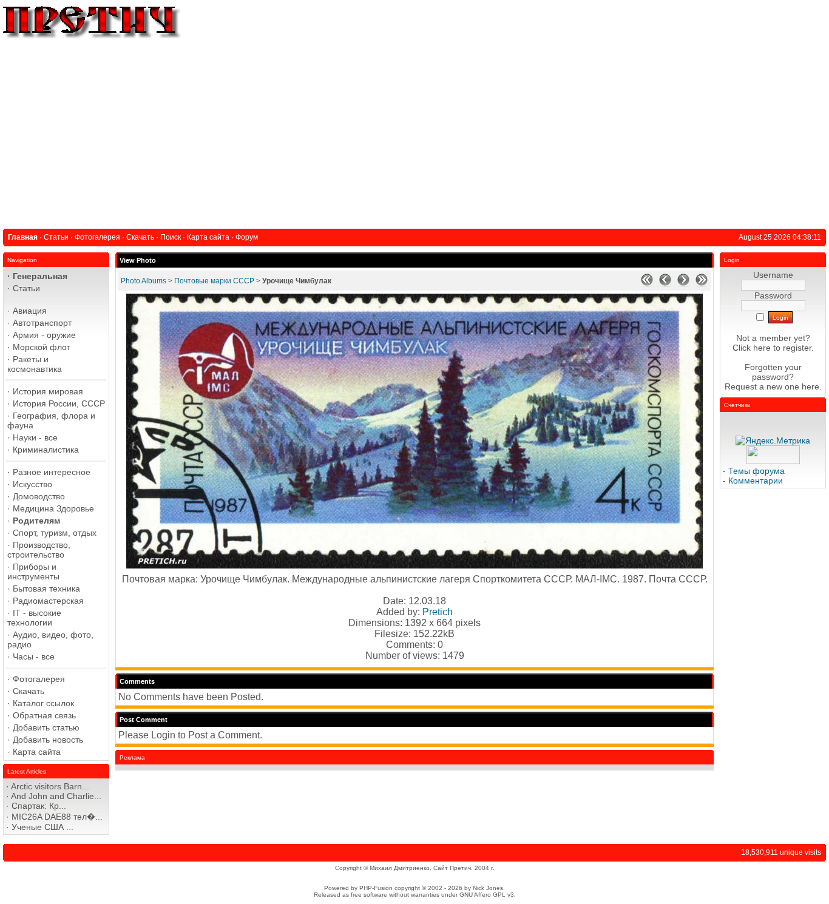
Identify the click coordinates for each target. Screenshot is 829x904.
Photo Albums (143, 281)
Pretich (437, 612)
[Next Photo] (683, 284)
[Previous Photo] (665, 284)
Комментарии (755, 480)
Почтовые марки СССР (214, 281)
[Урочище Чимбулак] (414, 565)
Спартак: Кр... (39, 806)
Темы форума (756, 471)
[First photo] (647, 284)
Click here (752, 347)
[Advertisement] (414, 132)
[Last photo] (701, 284)
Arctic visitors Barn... (50, 786)
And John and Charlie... (56, 796)
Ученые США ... (42, 827)
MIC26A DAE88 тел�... (57, 816)
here (810, 386)
